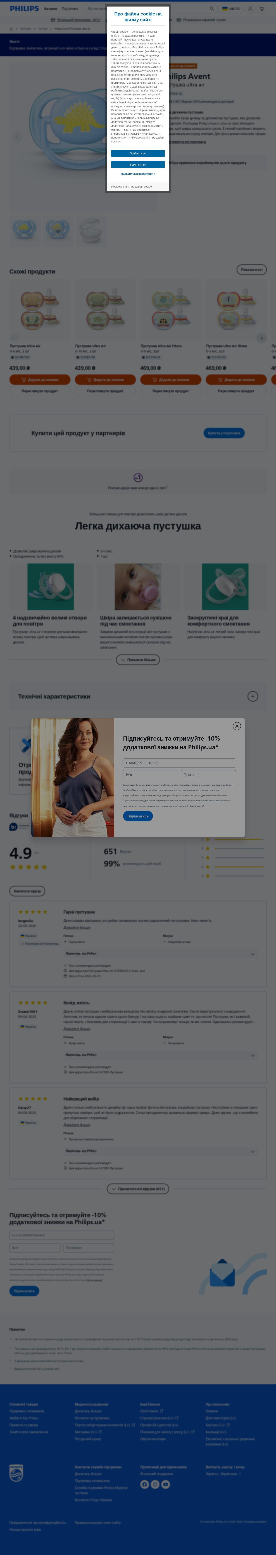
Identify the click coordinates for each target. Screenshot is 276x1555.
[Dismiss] (236, 726)
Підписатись (138, 816)
